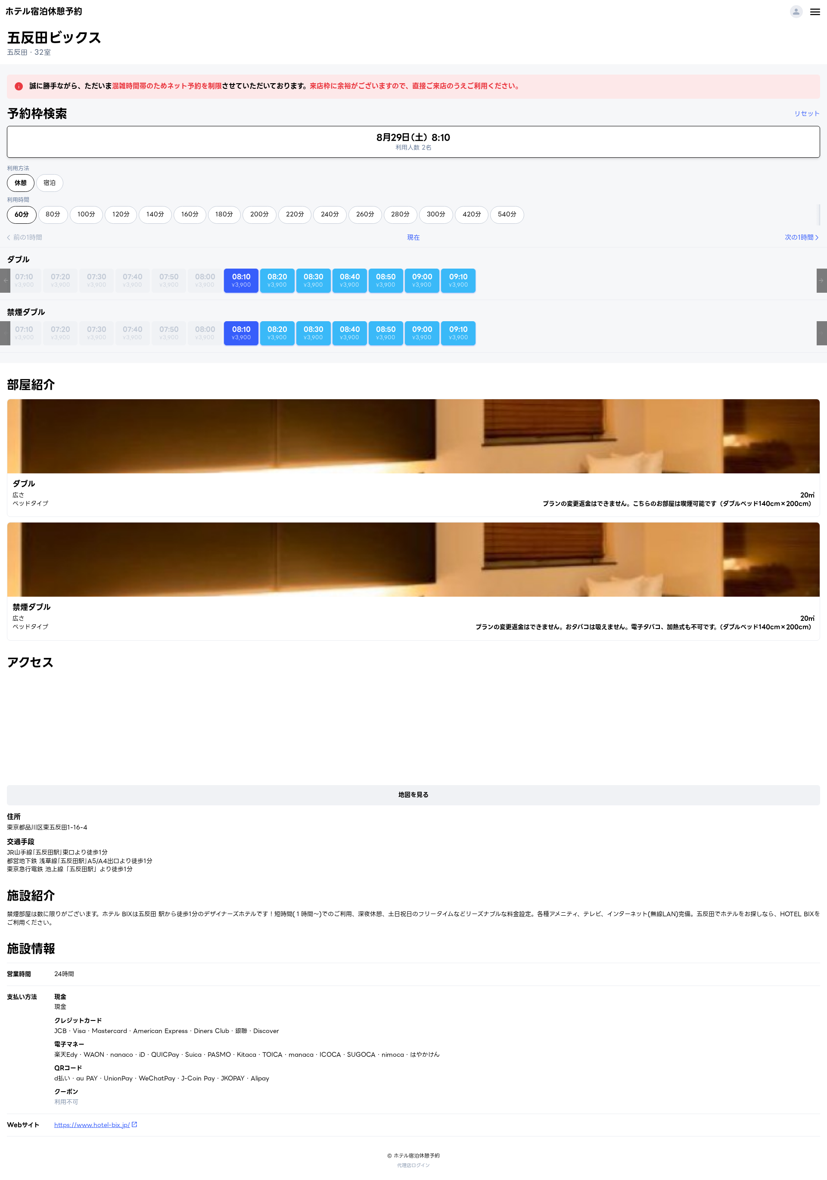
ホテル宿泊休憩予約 (43, 12)
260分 (365, 214)
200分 (259, 214)
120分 (121, 214)
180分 (224, 214)
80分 (53, 214)
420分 (472, 214)
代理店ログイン (413, 1165)
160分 (190, 214)
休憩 (21, 183)
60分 (22, 214)
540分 (507, 214)
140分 (155, 214)
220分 (295, 214)
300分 (436, 214)
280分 (400, 214)
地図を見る (413, 794)
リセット (807, 114)
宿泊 (50, 183)
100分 (86, 214)
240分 (330, 214)
